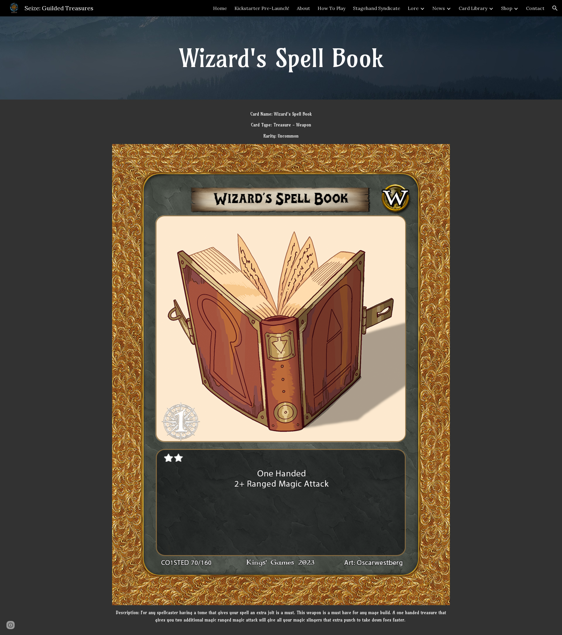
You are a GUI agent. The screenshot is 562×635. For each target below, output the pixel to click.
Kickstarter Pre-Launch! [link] (261, 8)
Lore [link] (413, 8)
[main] (281, 58)
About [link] (303, 8)
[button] (555, 8)
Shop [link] (506, 8)
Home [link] (220, 8)
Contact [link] (535, 8)
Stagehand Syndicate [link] (376, 8)
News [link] (438, 8)
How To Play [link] (331, 8)
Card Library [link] (473, 8)
